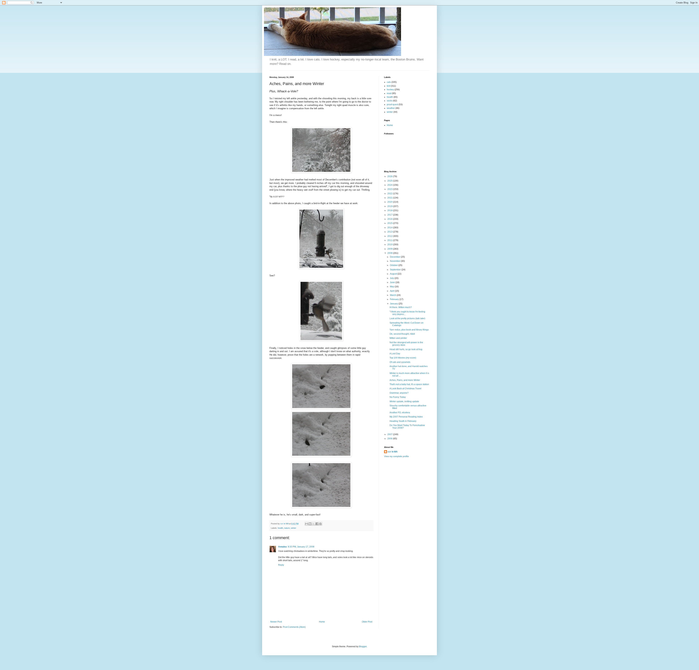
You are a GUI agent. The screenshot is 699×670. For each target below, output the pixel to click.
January (394, 303)
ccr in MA (393, 451)
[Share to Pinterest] (320, 524)
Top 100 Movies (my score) (403, 357)
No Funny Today (398, 397)
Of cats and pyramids (400, 362)
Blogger (363, 646)
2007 (390, 434)
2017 (390, 215)
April (392, 291)
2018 (390, 210)
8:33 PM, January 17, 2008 (301, 546)
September (395, 269)
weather (391, 108)
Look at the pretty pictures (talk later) (407, 318)
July (392, 278)
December (395, 257)
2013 (390, 231)
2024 (390, 185)
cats (389, 82)
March (393, 295)
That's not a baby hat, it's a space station (409, 384)
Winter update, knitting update (404, 401)
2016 (390, 219)
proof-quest (392, 104)
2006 (390, 438)
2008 (390, 253)
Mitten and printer (398, 338)
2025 (390, 181)
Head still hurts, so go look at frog (406, 349)
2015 (390, 223)
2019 (390, 206)
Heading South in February (403, 421)
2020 (390, 202)
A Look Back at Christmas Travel (405, 388)
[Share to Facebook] (317, 524)
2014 (390, 227)
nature (287, 528)
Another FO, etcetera (400, 412)
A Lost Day (395, 353)
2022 (390, 193)
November (395, 261)
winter (293, 528)
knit (388, 86)
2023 (390, 189)
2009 (390, 249)
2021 (390, 197)
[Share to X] (313, 524)
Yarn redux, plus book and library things (409, 329)
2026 (390, 176)
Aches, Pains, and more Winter (405, 380)
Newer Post (276, 621)
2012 (390, 236)
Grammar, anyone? (399, 393)
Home (322, 621)
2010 (390, 244)
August (393, 274)
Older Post (367, 621)
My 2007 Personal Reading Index (406, 416)
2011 (390, 240)
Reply (281, 565)
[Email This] (306, 524)
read (389, 93)
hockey (390, 89)
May (392, 286)
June (392, 282)
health (280, 528)
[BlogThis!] (310, 524)
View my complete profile (396, 456)
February (394, 299)
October (394, 265)
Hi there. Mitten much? (401, 307)
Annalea (282, 546)
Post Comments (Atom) (294, 627)
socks (389, 100)
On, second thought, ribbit (402, 334)
